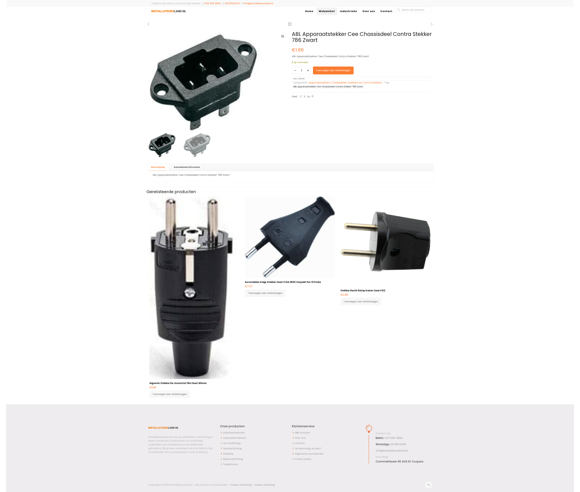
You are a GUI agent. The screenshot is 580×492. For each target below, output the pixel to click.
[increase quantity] (308, 70)
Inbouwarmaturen (234, 432)
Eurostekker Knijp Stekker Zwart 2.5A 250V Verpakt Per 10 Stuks (283, 282)
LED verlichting (231, 443)
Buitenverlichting (233, 459)
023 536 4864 (213, 3)
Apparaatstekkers (319, 82)
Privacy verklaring (240, 485)
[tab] (158, 167)
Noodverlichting (232, 448)
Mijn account (302, 432)
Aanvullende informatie (187, 167)
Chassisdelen (339, 82)
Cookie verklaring (264, 485)
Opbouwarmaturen (234, 438)
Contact (300, 443)
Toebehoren (230, 464)
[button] (283, 36)
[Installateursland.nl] (168, 14)
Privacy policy (303, 459)
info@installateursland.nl (258, 3)
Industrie (228, 453)
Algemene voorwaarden (309, 453)
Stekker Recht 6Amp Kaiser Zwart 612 (362, 290)
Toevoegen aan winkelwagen (333, 70)
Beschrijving (158, 167)
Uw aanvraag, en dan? (308, 448)
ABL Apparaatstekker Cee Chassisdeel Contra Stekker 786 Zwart (328, 86)
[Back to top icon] (428, 485)
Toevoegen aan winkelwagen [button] (169, 394)
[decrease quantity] (295, 70)
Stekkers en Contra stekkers (365, 82)
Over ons (300, 438)
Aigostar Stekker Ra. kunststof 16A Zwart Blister (178, 383)
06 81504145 (232, 3)
